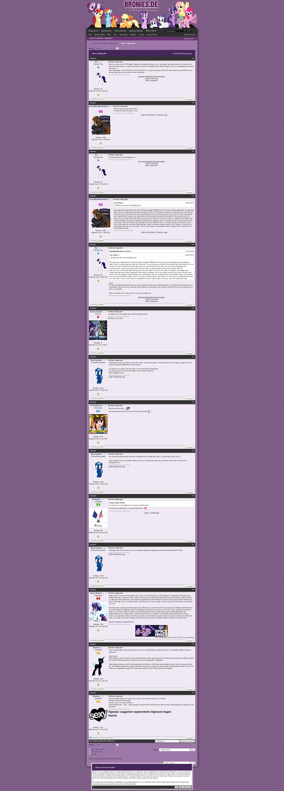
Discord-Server (152, 34)
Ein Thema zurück (96, 741)
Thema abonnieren (97, 751)
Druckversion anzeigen (98, 749)
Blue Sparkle (96, 360)
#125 (193, 244)
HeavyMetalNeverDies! (98, 106)
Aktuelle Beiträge (120, 31)
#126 (193, 308)
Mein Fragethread (152, 80)
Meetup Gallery (99, 34)
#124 (193, 195)
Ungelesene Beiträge (136, 31)
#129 (193, 450)
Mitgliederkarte (106, 31)
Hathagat (96, 499)
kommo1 (96, 648)
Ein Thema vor (109, 741)
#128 (193, 402)
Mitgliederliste (93, 31)
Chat (115, 34)
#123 (193, 151)
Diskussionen (113, 43)
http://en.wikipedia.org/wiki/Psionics (121, 622)
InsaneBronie (96, 405)
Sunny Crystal (96, 312)
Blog (109, 34)
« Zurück (98, 48)
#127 (193, 356)
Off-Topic (104, 43)
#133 (193, 644)
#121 (193, 58)
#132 (193, 589)
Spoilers (94, 754)
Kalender (133, 34)
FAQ (90, 34)
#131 (193, 544)
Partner (141, 34)
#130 (193, 495)
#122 (193, 102)
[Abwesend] (103, 312)
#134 (193, 692)
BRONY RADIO (151, 31)
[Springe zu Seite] (120, 48)
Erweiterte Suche (189, 34)
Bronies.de (96, 43)
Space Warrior (96, 593)
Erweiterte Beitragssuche (182, 53)
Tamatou (96, 696)
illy (96, 62)
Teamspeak (123, 34)
